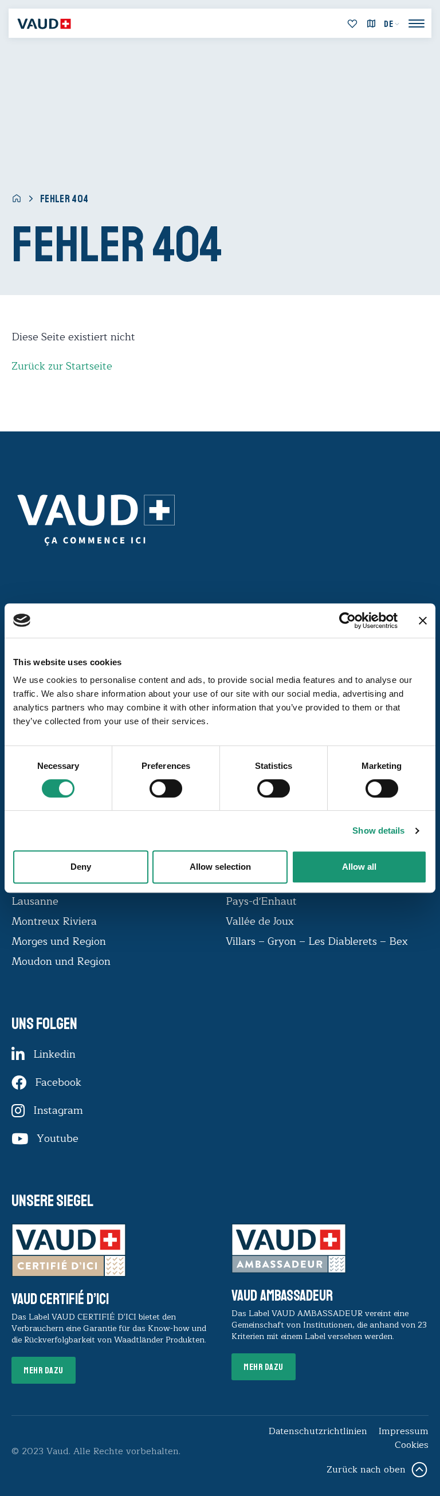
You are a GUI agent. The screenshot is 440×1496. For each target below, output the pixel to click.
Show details (378, 830)
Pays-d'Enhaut (261, 901)
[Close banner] (423, 621)
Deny (80, 866)
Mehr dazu (43, 1370)
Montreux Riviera (54, 921)
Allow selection (220, 866)
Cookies (412, 1445)
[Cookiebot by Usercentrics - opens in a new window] (347, 620)
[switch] (154, 787)
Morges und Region (60, 941)
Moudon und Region (61, 961)
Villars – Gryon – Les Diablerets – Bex (320, 941)
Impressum (404, 1431)
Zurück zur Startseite (61, 366)
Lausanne (34, 901)
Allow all (359, 866)
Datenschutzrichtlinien (318, 1431)
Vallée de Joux (260, 921)
